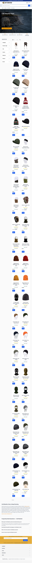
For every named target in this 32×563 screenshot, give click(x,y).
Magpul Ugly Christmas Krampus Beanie (16, 127)
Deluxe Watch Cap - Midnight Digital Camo (16, 433)
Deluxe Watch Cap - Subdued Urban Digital (25, 452)
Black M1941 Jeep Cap (25, 126)
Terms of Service (24, 542)
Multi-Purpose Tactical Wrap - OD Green (25, 185)
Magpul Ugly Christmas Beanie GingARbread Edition (25, 107)
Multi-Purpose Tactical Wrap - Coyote (16, 206)
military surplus (27, 506)
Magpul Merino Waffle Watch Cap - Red (25, 264)
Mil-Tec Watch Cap (25, 489)
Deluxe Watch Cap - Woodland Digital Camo (16, 452)
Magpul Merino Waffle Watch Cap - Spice (16, 264)
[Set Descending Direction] (20, 39)
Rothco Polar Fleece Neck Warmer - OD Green (25, 225)
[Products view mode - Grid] (12, 39)
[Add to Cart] (13, 57)
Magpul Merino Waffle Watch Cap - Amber (16, 284)
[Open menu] (29, 2)
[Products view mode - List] (13, 39)
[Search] (29, 5)
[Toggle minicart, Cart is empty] (27, 2)
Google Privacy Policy (17, 542)
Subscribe (25, 540)
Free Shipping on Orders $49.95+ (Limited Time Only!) (15, 0)
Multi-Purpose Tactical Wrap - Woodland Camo (16, 166)
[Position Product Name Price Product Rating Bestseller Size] (17, 40)
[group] (16, 53)
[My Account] (26, 2)
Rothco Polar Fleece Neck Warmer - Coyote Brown (16, 245)
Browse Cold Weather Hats (7, 28)
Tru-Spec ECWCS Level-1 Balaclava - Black (16, 303)
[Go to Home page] (7, 3)
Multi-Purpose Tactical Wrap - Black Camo (25, 166)
